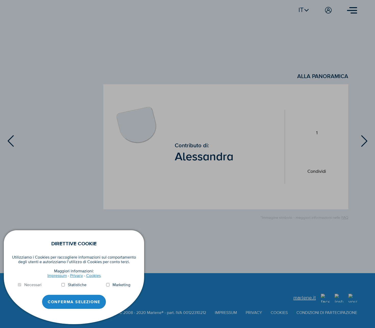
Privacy (76, 275)
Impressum (57, 275)
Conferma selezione (74, 302)
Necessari (33, 285)
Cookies (93, 275)
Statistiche (77, 285)
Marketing (121, 285)
